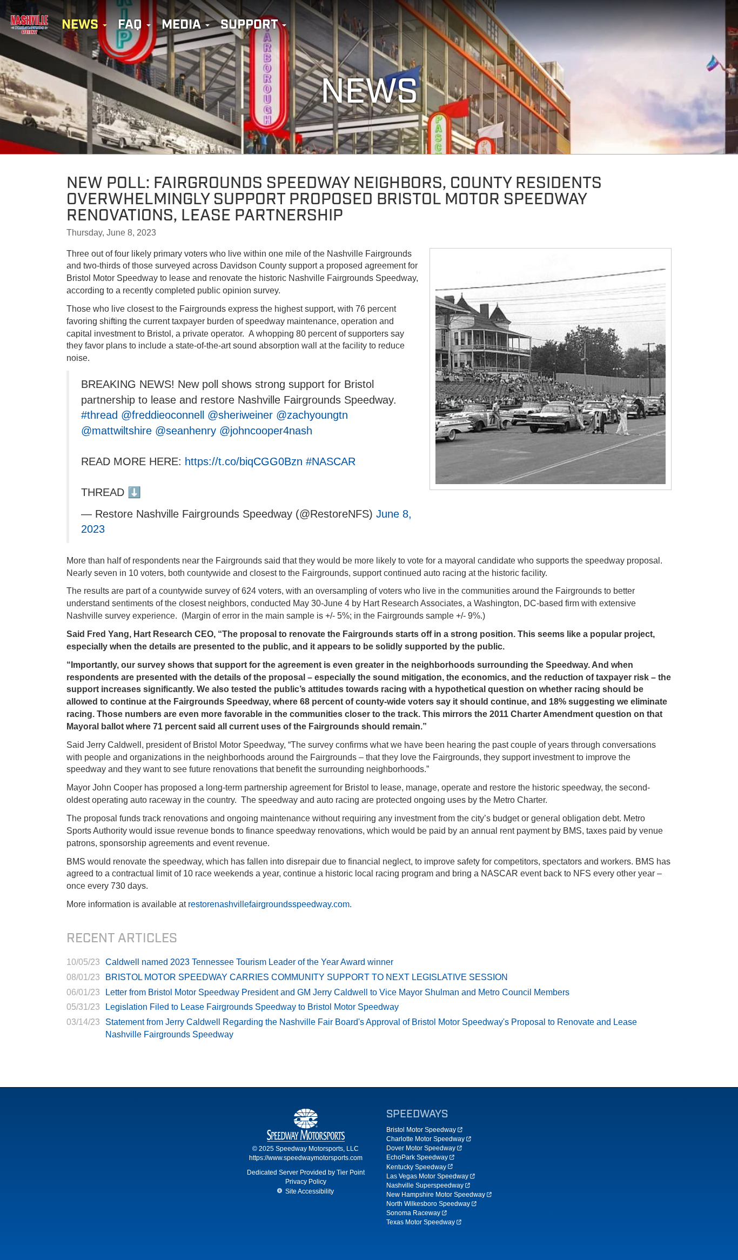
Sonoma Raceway (413, 1213)
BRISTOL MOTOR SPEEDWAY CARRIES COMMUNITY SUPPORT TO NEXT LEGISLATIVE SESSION (306, 977)
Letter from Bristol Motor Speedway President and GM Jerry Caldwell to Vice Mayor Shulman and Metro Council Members (337, 992)
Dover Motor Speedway (420, 1148)
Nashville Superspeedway (425, 1185)
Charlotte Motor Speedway (425, 1139)
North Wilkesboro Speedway (428, 1204)
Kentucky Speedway (416, 1167)
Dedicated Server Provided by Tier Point (306, 1172)
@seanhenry (185, 431)
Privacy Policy (305, 1181)
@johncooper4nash (265, 431)
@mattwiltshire (116, 431)
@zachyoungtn (312, 415)
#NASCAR (330, 461)
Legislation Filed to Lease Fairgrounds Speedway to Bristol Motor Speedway (252, 1006)
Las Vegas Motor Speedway (427, 1176)
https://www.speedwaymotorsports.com (306, 1158)
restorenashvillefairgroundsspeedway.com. (270, 904)
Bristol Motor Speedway (421, 1130)
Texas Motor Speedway (420, 1222)
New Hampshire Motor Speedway (435, 1194)
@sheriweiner (240, 415)
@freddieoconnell (162, 415)
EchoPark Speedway (417, 1157)
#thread (99, 415)
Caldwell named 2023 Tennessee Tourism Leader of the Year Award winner (249, 962)
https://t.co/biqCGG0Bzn (244, 461)
